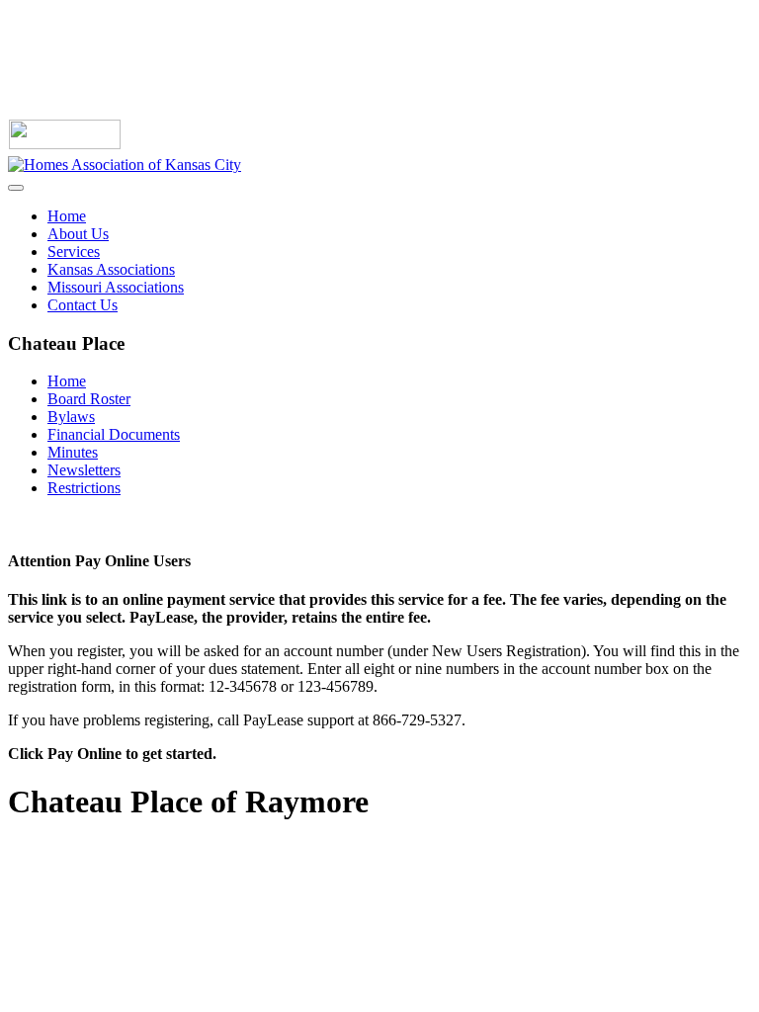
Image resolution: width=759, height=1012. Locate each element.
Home (66, 216)
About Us (78, 233)
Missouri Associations (115, 287)
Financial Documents (113, 434)
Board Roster (88, 398)
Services (73, 251)
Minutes (72, 452)
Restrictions (84, 487)
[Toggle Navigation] (16, 188)
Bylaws (71, 416)
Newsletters (84, 470)
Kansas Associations (111, 269)
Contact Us (82, 304)
